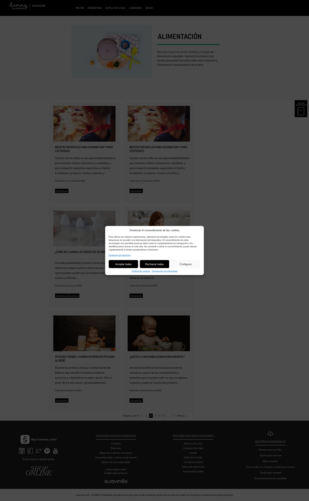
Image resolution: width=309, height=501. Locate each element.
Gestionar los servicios (120, 255)
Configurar (186, 263)
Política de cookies (141, 271)
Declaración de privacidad (164, 271)
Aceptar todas (123, 263)
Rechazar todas (154, 263)
